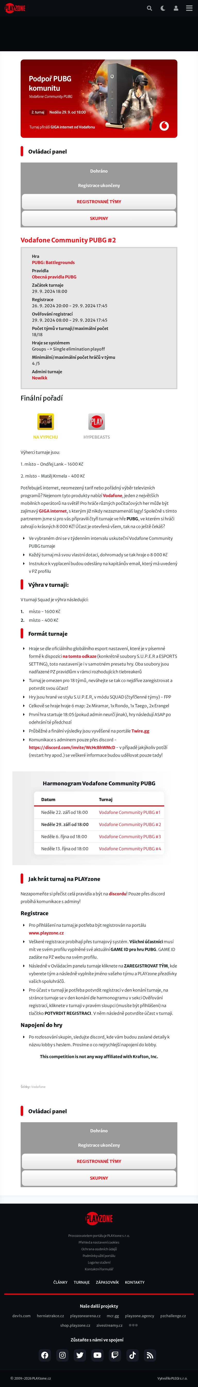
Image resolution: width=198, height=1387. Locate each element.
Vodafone (112, 495)
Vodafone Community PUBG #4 (130, 848)
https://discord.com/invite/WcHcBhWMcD (72, 747)
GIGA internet (53, 511)
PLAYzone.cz (41, 1378)
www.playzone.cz (46, 932)
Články (60, 1282)
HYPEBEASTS (97, 437)
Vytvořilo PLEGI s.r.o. (173, 1378)
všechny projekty (133, 1326)
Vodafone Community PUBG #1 (129, 812)
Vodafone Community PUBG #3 (130, 836)
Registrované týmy (99, 201)
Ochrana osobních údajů (99, 1249)
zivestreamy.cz (109, 1325)
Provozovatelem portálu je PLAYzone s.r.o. (99, 1236)
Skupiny (99, 218)
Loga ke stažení (99, 1262)
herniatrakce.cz (50, 1316)
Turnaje (82, 1282)
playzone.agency (139, 1316)
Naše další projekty (99, 1306)
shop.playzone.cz (75, 1325)
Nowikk (39, 377)
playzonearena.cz (85, 1316)
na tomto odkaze (79, 656)
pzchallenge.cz (173, 1316)
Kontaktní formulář (99, 1269)
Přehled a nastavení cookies (99, 1242)
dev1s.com (21, 1316)
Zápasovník (107, 1282)
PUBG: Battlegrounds (53, 262)
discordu (117, 893)
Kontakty (135, 1282)
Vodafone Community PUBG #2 (130, 824)
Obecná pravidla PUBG (54, 276)
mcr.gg (113, 1316)
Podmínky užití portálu (99, 1256)
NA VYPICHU (45, 437)
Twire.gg (140, 731)
